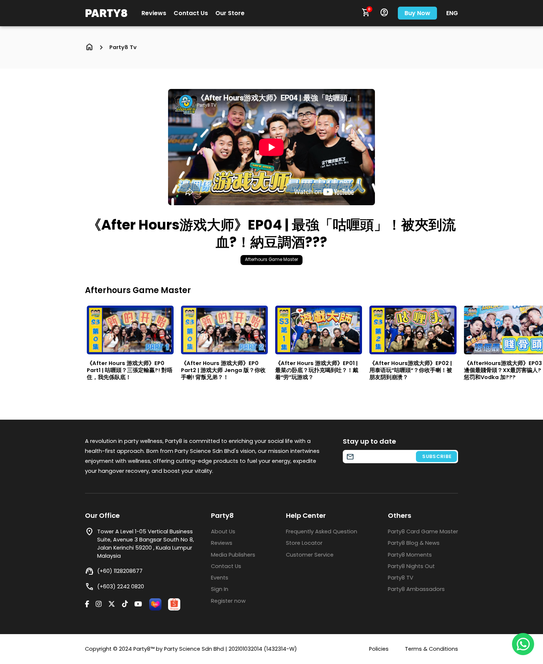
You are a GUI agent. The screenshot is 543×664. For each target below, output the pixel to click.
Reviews (153, 13)
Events (219, 577)
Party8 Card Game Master (423, 531)
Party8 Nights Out (411, 566)
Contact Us (191, 13)
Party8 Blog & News (414, 543)
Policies (379, 649)
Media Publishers (233, 554)
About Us (223, 531)
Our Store (230, 13)
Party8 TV (400, 577)
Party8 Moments (410, 554)
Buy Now (417, 13)
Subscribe (437, 456)
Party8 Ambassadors (416, 589)
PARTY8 (106, 13)
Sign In (219, 589)
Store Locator (304, 543)
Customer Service (310, 554)
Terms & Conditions (431, 649)
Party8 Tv (123, 47)
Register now (228, 601)
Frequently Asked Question (321, 531)
